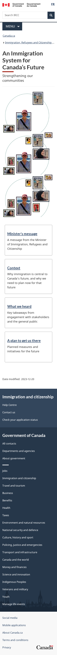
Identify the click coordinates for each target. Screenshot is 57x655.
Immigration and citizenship (19, 478)
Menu (11, 26)
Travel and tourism (13, 485)
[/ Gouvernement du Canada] (21, 5)
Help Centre (9, 405)
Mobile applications (14, 625)
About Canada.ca (12, 632)
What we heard (19, 306)
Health (6, 508)
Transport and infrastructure (19, 552)
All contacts (9, 443)
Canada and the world (15, 559)
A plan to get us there (24, 340)
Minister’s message (22, 234)
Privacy (6, 647)
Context (13, 268)
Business (7, 493)
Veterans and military (15, 589)
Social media (9, 618)
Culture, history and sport (17, 537)
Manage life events (13, 604)
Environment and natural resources (23, 522)
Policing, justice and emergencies (22, 545)
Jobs (4, 471)
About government (13, 458)
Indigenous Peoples (14, 582)
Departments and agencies (18, 451)
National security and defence (20, 530)
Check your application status (20, 419)
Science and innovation (16, 574)
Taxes (5, 515)
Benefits (7, 500)
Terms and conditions (15, 640)
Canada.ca (9, 36)
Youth (6, 596)
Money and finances (14, 567)
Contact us (8, 412)
